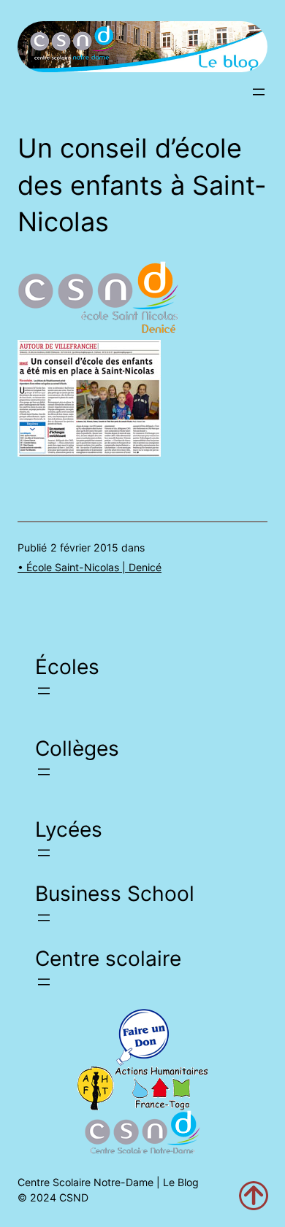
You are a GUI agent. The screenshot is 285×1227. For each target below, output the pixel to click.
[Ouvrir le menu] (258, 92)
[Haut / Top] (253, 1195)
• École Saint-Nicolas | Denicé (90, 567)
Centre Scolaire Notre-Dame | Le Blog (108, 1182)
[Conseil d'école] (89, 452)
